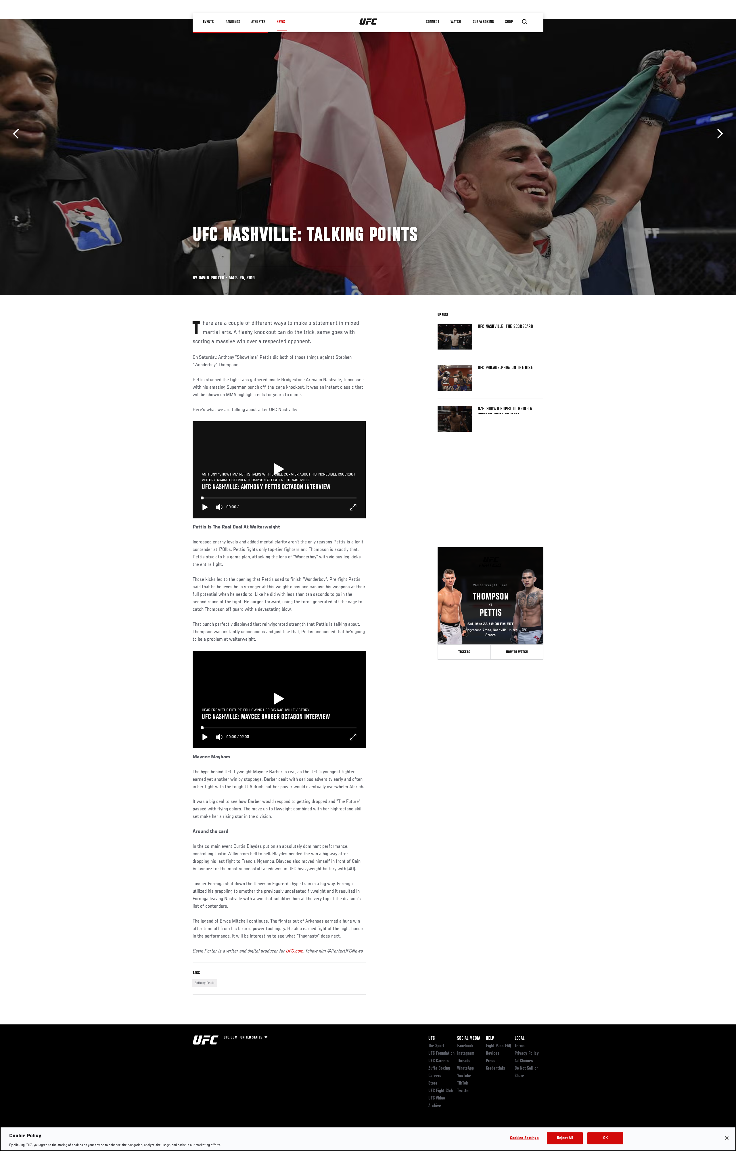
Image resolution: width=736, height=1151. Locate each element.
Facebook (465, 1046)
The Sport (436, 1046)
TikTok (462, 1083)
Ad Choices (524, 1061)
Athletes (258, 22)
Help (490, 1038)
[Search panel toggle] (524, 22)
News (281, 22)
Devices (492, 1053)
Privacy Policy (527, 1053)
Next (718, 134)
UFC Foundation (441, 1053)
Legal (519, 1038)
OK (605, 1138)
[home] (368, 21)
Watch (456, 22)
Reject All (565, 1138)
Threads (463, 1061)
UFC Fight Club (440, 1090)
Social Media (468, 1038)
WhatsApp (465, 1068)
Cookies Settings (524, 1138)
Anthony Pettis (204, 983)
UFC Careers (438, 1061)
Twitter (463, 1090)
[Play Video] (279, 470)
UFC (431, 1038)
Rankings (232, 22)
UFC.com (295, 951)
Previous (18, 134)
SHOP (509, 22)
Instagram (465, 1053)
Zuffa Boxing (483, 22)
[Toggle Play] (205, 507)
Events (208, 22)
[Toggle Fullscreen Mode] (353, 507)
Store (432, 1083)
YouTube (464, 1076)
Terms (520, 1046)
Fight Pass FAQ (498, 1046)
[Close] (726, 1138)
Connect (432, 22)
